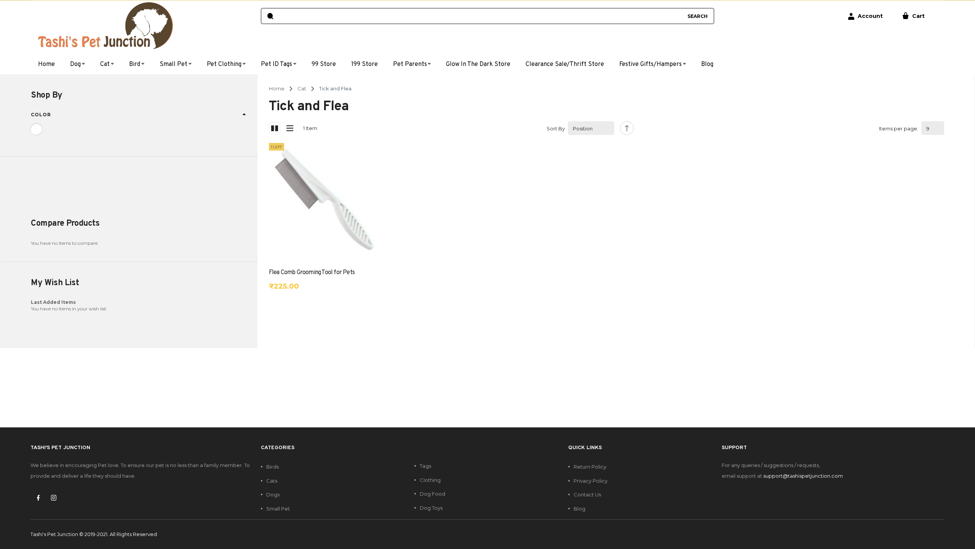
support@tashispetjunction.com (803, 476)
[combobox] (480, 16)
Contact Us (587, 494)
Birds (272, 467)
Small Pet (278, 509)
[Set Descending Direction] (627, 128)
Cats (271, 481)
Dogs (273, 494)
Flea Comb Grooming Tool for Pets (312, 272)
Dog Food (432, 494)
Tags (425, 466)
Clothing (430, 480)
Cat (301, 88)
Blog (579, 509)
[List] (290, 128)
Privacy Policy (590, 481)
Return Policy (590, 467)
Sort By (556, 128)
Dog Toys (431, 508)
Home (277, 88)
